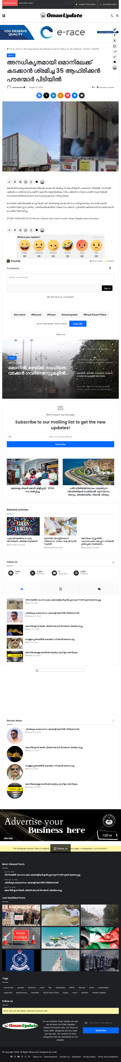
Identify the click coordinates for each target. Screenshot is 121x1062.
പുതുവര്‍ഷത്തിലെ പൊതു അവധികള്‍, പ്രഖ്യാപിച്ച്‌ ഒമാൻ (22, 540)
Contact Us (64, 1057)
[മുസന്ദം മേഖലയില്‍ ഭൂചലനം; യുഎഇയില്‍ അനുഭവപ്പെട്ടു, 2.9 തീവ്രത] (60, 960)
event (42, 987)
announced (8, 987)
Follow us (7, 1001)
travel (74, 992)
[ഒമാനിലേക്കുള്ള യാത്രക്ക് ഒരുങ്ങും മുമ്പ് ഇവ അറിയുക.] (15, 656)
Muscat (37, 314)
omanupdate (17, 87)
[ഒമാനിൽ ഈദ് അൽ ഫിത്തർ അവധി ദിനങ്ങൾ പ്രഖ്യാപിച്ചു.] (15, 630)
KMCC (72, 987)
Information (60, 987)
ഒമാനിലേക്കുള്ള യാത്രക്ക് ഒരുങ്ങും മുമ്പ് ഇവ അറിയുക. (51, 652)
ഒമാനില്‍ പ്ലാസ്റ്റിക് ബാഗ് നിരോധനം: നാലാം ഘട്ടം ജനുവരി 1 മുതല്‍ (60, 541)
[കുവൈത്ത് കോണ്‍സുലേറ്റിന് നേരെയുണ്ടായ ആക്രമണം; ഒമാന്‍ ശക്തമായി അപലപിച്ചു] (100, 938)
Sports (65, 992)
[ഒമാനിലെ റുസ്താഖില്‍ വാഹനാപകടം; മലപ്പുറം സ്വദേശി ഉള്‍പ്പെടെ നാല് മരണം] (97, 526)
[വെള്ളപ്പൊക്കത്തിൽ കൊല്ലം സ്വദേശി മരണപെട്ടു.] (15, 643)
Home (12, 49)
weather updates (99, 992)
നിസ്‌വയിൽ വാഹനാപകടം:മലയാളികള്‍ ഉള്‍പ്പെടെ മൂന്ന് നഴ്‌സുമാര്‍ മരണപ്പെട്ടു (63, 599)
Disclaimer (76, 1057)
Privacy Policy (89, 1057)
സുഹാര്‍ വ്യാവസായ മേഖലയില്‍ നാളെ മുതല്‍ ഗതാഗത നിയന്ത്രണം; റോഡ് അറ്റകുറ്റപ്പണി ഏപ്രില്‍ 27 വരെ (39, 370)
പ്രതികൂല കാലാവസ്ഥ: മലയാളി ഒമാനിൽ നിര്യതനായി (52, 612)
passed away (21, 992)
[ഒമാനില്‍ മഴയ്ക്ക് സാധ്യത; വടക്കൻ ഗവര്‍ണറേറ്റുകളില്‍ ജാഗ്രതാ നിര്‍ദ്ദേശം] (100, 915)
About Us (37, 1057)
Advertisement (50, 1057)
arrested (20, 314)
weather (84, 992)
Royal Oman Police (95, 314)
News (19, 49)
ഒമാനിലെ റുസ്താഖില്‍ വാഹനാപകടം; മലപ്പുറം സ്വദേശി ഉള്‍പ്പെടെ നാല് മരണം (97, 541)
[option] (60, 369)
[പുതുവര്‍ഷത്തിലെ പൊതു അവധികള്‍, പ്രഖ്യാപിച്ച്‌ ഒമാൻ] (23, 526)
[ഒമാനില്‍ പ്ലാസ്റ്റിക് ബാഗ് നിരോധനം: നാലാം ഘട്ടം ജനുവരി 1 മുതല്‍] (60, 526)
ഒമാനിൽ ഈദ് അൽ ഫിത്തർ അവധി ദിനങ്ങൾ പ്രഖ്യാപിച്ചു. (54, 626)
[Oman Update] (60, 15)
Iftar (50, 987)
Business (32, 987)
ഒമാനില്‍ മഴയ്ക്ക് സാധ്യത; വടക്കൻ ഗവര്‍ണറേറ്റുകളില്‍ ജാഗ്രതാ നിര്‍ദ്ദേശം (54, 3)
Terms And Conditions (108, 1057)
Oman (52, 314)
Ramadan (35, 992)
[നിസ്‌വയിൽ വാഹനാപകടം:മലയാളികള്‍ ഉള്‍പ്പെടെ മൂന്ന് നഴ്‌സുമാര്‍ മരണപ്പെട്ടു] (15, 603)
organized (8, 992)
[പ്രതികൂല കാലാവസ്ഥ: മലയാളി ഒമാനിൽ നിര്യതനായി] (15, 617)
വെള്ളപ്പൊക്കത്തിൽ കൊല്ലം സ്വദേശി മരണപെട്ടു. (50, 639)
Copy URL (78, 323)
